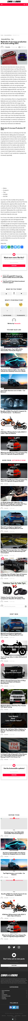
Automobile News (5, 450)
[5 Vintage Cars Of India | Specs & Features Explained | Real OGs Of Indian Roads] (14, 565)
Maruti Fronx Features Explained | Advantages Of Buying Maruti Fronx (12, 527)
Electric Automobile (5, 367)
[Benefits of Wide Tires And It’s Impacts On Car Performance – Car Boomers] (14, 402)
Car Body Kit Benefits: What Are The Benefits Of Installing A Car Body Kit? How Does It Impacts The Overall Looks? (14, 504)
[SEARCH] (26, 4)
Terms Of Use (17, 1015)
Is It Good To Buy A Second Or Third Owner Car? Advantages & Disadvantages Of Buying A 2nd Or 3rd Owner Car (14, 756)
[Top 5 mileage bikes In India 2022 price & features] (14, 648)
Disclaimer (24, 1015)
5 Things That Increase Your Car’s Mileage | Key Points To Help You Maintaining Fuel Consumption (14, 551)
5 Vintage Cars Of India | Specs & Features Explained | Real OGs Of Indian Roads (14, 575)
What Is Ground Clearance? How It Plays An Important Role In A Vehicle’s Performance (13, 682)
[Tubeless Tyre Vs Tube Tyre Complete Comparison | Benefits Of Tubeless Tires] (14, 588)
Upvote (6, 293)
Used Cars (14, 998)
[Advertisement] (14, 20)
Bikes (2, 429)
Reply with (26, 606)
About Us (4, 1015)
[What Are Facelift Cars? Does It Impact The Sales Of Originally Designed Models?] (14, 443)
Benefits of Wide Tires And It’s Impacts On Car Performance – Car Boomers (13, 412)
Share (2, 51)
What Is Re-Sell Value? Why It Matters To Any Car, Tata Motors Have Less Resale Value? (13, 731)
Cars (2, 388)
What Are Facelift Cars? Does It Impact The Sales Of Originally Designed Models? (14, 453)
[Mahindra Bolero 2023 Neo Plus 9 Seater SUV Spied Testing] (14, 696)
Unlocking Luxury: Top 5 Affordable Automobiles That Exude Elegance (12, 349)
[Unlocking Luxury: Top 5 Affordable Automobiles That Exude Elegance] (14, 340)
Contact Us (14, 1016)
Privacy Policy (10, 1015)
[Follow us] (24, 4)
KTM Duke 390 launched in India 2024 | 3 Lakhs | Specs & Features (13, 432)
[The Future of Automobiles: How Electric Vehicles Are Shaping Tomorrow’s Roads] (14, 360)
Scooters (14, 997)
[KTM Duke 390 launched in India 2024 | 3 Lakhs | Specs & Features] (14, 423)
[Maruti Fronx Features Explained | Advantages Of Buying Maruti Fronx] (14, 518)
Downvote (21, 293)
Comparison (14, 994)
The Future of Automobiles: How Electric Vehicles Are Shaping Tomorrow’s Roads (13, 370)
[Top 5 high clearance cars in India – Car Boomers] (14, 381)
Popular (2, 558)
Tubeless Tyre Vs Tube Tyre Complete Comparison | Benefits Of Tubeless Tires (13, 598)
